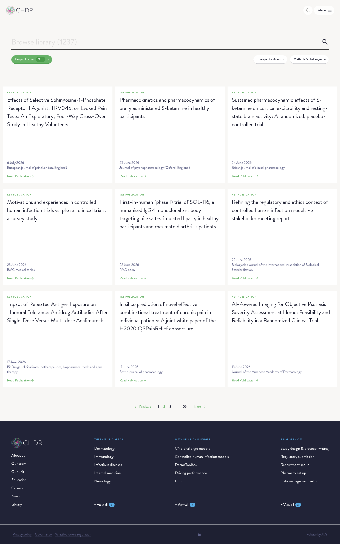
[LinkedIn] (199, 534)
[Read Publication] (57, 135)
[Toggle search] (308, 10)
